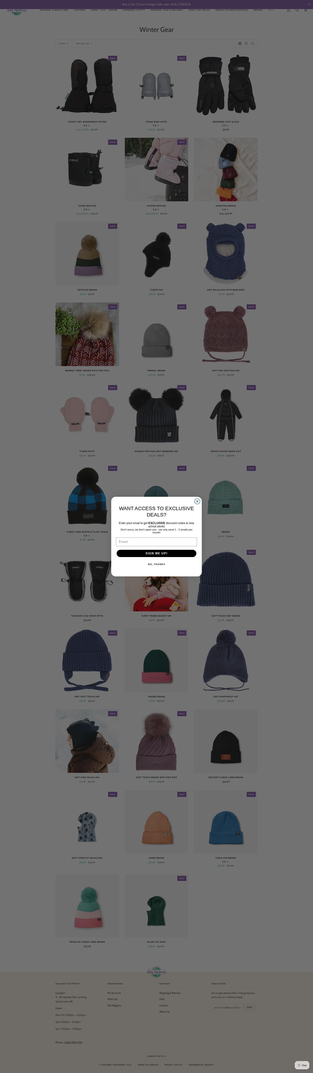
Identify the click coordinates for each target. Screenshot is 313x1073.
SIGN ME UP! (157, 553)
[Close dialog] (197, 501)
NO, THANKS (156, 564)
